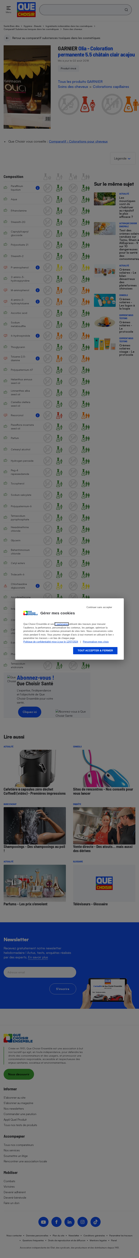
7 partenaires (61, 624)
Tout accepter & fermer (95, 650)
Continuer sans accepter (99, 607)
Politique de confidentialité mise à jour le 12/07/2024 (50, 641)
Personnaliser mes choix (96, 641)
